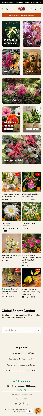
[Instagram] (19, 403)
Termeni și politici (21, 399)
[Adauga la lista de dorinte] (3, 189)
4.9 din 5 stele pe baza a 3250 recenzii (21, 386)
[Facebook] (16, 403)
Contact (34, 371)
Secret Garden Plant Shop (24, 394)
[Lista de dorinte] (36, 9)
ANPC (31, 359)
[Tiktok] (23, 403)
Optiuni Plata (29, 353)
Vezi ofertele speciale (27, 15)
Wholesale (11, 365)
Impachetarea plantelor (28, 365)
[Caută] (7, 9)
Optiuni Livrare (14, 353)
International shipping (17, 359)
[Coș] (40, 9)
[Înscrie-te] (38, 330)
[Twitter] (27, 403)
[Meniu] (2, 9)
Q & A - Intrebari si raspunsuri (16, 371)
